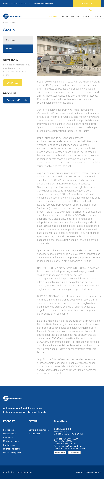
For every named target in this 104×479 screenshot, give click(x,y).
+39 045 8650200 (19, 3)
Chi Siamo (53, 16)
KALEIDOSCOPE (94, 472)
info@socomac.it (10, 10)
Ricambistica (34, 434)
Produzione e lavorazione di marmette (9, 434)
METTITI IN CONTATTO (87, 4)
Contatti (97, 16)
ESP (99, 10)
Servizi (64, 16)
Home (5, 23)
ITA (90, 10)
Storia (12, 23)
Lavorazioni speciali (12, 453)
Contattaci (13, 83)
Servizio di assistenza (39, 430)
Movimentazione (11, 441)
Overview (10, 40)
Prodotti (75, 16)
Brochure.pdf (13, 100)
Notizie (86, 16)
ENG (94, 10)
